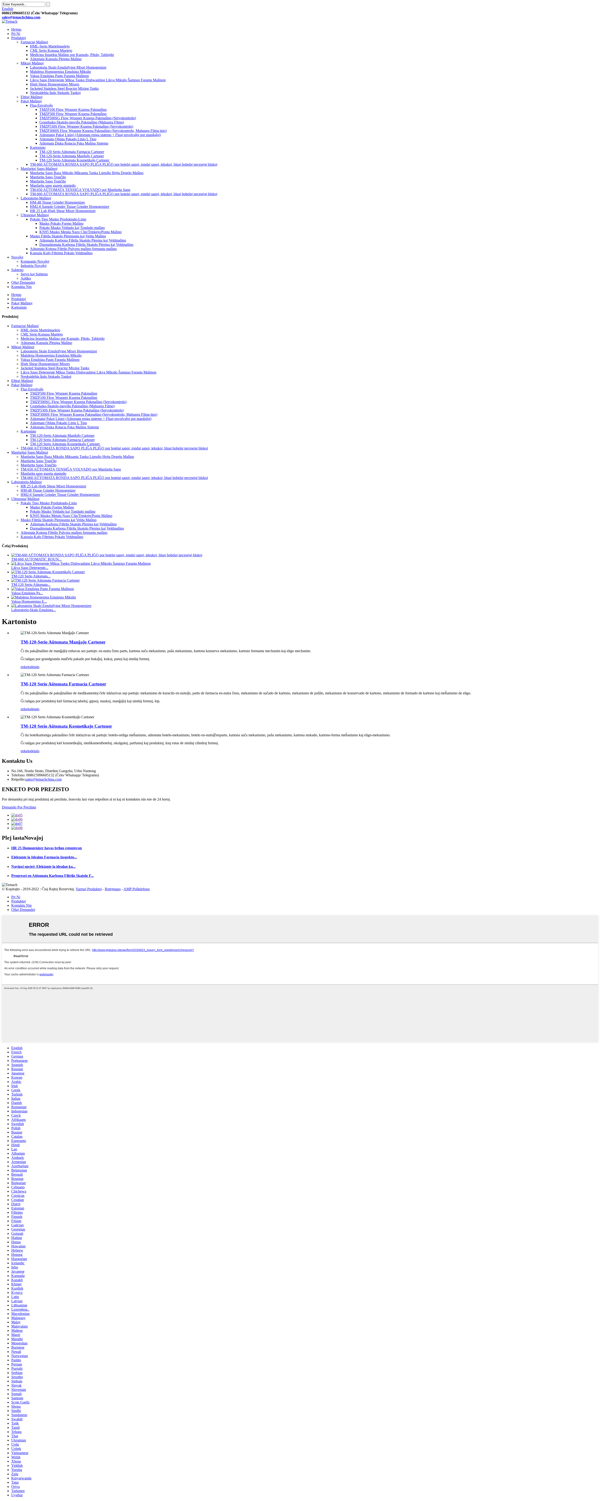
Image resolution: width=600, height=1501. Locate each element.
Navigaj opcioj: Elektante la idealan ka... (43, 866)
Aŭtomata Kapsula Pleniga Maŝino (56, 59)
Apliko (26, 278)
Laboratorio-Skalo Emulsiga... (33, 610)
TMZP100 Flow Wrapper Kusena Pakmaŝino (73, 110)
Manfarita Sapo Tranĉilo (48, 177)
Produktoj (18, 38)
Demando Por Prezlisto (19, 807)
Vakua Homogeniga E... (29, 601)
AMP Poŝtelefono (137, 889)
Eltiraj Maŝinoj (31, 97)
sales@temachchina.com (43, 779)
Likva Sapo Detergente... (29, 568)
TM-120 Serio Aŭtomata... (30, 576)
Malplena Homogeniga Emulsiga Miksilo (60, 72)
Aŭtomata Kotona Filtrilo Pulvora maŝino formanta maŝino (73, 249)
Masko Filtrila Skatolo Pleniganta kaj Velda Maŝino (68, 236)
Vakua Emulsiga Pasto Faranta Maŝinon (59, 76)
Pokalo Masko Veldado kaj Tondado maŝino (72, 228)
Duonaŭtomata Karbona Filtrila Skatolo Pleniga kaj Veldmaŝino (86, 245)
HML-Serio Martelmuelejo (50, 46)
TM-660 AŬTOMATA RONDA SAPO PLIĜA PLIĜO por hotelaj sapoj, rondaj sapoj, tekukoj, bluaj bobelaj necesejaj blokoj (123, 164)
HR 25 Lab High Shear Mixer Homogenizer (63, 211)
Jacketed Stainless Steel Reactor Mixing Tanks (64, 88)
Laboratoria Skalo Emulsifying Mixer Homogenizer (68, 67)
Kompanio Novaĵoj (35, 261)
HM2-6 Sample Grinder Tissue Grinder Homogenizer (69, 207)
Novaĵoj (17, 257)
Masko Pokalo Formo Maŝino (61, 223)
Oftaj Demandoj (23, 282)
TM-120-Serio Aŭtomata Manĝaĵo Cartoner (71, 156)
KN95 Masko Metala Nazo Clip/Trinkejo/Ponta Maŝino (80, 232)
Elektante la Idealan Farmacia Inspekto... (44, 857)
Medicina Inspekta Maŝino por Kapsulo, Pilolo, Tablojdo (72, 55)
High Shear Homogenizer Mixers (54, 84)
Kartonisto (37, 148)
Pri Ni (15, 34)
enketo (25, 667)
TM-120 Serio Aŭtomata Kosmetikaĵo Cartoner (74, 160)
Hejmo (16, 29)
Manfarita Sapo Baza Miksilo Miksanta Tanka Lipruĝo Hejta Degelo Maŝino (86, 173)
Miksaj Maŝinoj (32, 63)
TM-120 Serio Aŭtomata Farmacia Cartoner (71, 152)
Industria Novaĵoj (33, 266)
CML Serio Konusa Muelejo (51, 50)
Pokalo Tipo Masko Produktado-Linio (58, 219)
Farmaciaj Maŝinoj (34, 42)
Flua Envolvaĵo (41, 105)
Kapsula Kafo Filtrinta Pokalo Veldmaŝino (61, 253)
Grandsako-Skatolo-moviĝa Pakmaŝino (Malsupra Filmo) (81, 122)
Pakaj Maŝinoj (31, 101)
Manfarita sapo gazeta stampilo (53, 185)
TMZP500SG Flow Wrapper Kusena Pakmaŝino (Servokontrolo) (87, 118)
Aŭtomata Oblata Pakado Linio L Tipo (67, 139)
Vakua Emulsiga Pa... (27, 593)
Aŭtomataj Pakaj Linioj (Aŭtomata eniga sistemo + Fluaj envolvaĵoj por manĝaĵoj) (100, 135)
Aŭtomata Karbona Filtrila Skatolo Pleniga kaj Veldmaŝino (82, 240)
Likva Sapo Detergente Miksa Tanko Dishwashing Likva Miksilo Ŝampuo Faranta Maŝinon (98, 80)
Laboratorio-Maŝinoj (36, 198)
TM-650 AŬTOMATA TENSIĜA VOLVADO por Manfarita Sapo (80, 190)
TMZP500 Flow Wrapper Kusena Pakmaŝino (73, 114)
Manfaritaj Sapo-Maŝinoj (39, 169)
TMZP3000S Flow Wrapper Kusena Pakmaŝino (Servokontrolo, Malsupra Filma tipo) (103, 131)
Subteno (17, 270)
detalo (34, 667)
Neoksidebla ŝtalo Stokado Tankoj (55, 93)
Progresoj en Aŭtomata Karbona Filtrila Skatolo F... (52, 876)
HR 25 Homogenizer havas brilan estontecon (46, 848)
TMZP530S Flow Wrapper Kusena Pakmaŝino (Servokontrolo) (86, 126)
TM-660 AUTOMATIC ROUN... (36, 559)
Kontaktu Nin (21, 287)
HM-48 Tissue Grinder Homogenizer (57, 202)
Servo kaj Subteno (34, 274)
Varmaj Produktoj (89, 889)
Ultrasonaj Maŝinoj (35, 215)
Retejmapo (113, 889)
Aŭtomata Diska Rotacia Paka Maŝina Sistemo (73, 143)
